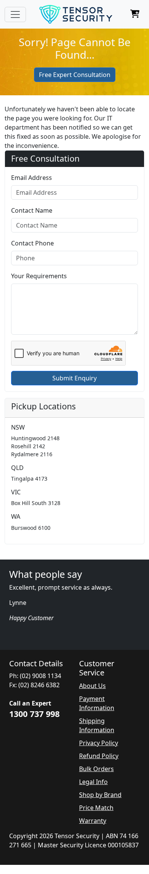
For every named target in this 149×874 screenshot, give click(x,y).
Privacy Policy (98, 743)
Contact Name (31, 210)
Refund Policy (98, 756)
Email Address (31, 177)
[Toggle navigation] (15, 14)
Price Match (96, 807)
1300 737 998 (34, 713)
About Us (92, 686)
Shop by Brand (100, 795)
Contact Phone (32, 243)
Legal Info (93, 782)
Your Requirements (39, 276)
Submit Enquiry (74, 378)
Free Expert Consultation (74, 75)
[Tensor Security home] (75, 14)
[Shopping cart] (134, 14)
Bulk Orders (96, 769)
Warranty (92, 820)
